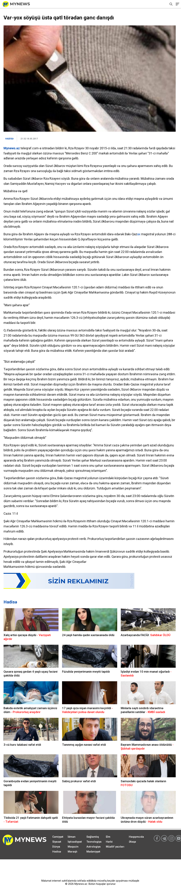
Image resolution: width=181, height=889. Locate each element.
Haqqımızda (136, 836)
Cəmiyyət (57, 836)
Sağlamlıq (92, 836)
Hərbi (109, 841)
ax (138, 234)
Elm (108, 836)
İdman (71, 836)
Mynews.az (12, 148)
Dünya (56, 846)
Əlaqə (132, 841)
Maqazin (73, 846)
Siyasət (56, 841)
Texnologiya (93, 841)
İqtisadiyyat (75, 841)
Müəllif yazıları (115, 846)
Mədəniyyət (93, 851)
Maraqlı (72, 851)
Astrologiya (93, 846)
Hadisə (10, 602)
